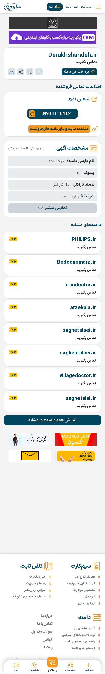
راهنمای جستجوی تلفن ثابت (28, 596)
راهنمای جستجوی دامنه (80, 641)
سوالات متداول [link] (41, 631)
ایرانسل (90, 596)
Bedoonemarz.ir (76, 262)
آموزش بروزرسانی (34, 590)
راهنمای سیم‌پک (36, 583)
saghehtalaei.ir (78, 353)
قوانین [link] (47, 639)
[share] (20, 71)
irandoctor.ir (81, 285)
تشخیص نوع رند (84, 590)
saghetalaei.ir (79, 330)
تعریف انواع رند (85, 577)
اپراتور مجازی (86, 603)
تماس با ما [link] (44, 624)
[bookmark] (29, 71)
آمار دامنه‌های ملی (83, 628)
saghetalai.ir (81, 398)
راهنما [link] (48, 647)
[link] (13, 7)
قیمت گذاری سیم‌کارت (81, 583)
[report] (11, 71)
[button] (79, 71)
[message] (39, 71)
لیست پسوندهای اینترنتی (78, 635)
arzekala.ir (83, 308)
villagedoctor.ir (78, 376)
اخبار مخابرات (37, 577)
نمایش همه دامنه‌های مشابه (52, 420)
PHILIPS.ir (84, 240)
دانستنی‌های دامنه (83, 648)
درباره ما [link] (46, 616)
